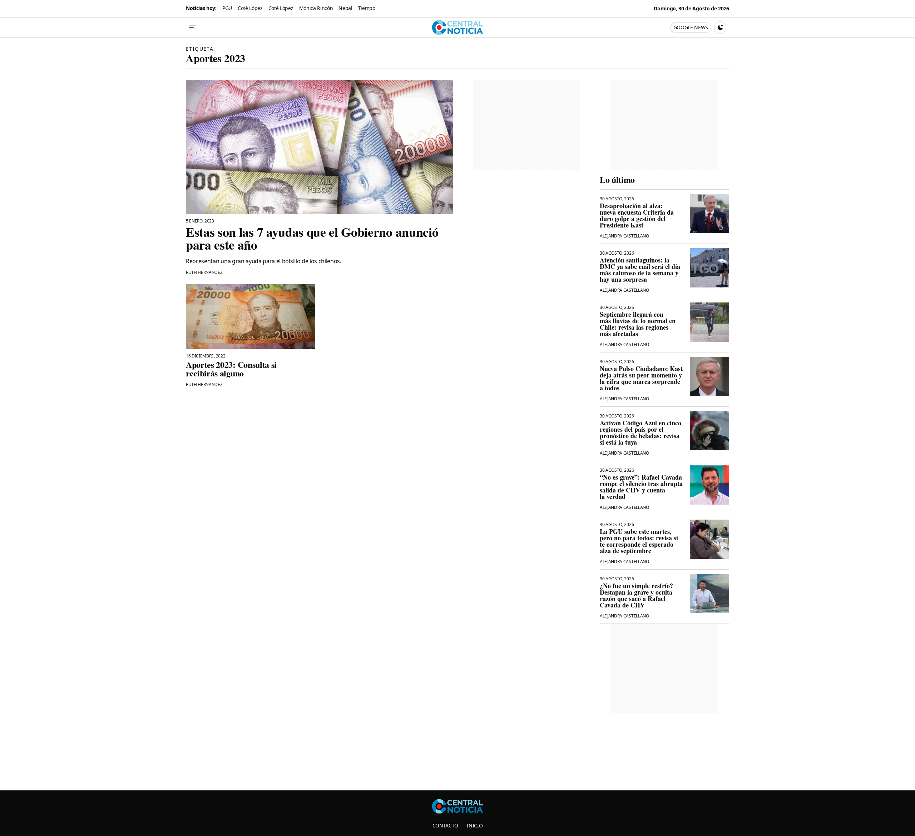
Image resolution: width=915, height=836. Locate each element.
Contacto (445, 825)
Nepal (345, 8)
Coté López (250, 8)
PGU (227, 8)
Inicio (475, 825)
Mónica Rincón (316, 8)
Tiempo (366, 8)
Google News (690, 27)
